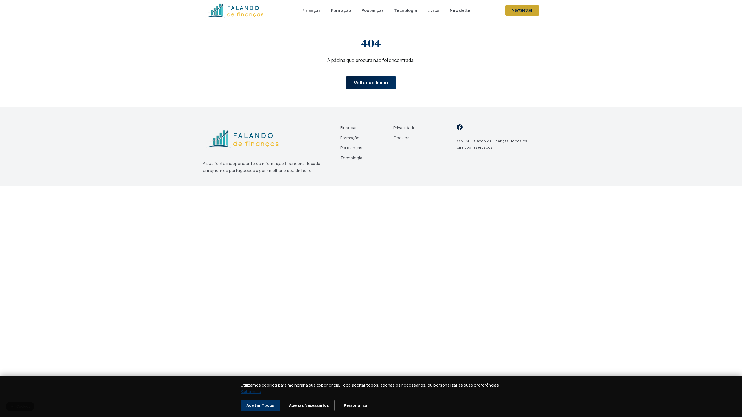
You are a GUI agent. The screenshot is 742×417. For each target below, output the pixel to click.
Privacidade (404, 127)
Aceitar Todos (260, 405)
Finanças (311, 10)
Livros (433, 10)
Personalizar (356, 405)
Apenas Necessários (309, 405)
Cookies (401, 137)
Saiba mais (251, 391)
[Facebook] (460, 128)
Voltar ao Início (371, 82)
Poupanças (372, 10)
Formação (341, 10)
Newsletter (461, 10)
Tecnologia (405, 10)
